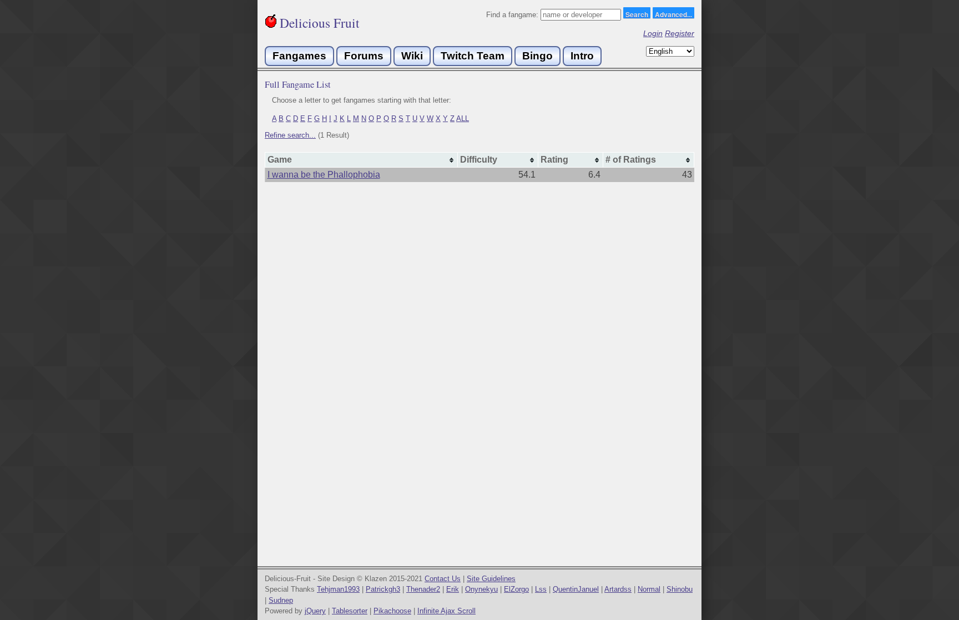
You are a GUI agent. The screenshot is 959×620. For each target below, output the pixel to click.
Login (653, 33)
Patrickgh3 (383, 589)
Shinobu (680, 589)
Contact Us (443, 578)
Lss (541, 589)
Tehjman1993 (338, 589)
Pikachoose (392, 611)
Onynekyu (481, 589)
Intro (582, 56)
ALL (462, 118)
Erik (452, 589)
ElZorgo (516, 589)
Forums (363, 56)
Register (679, 33)
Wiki (412, 56)
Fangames (299, 56)
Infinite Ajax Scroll (446, 611)
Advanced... (673, 13)
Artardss (618, 589)
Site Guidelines (491, 578)
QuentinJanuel (576, 589)
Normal (649, 589)
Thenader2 (423, 589)
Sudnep (281, 600)
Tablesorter (349, 611)
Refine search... (290, 135)
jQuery (315, 611)
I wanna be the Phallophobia (323, 174)
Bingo (537, 56)
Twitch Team (472, 56)
